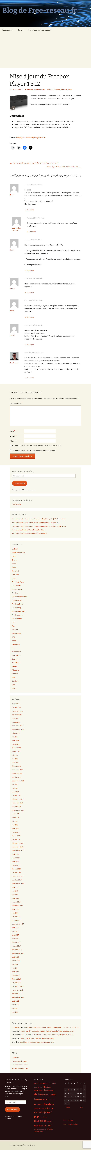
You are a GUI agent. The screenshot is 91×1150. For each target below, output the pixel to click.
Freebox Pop (16, 608)
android (15, 549)
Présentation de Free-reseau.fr (39, 30)
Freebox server (17, 615)
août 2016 (15, 957)
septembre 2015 (18, 997)
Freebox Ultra (17, 619)
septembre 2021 (18, 810)
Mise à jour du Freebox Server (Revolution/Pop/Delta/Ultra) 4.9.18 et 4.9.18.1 (39, 519)
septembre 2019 (18, 883)
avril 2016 (15, 972)
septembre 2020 (18, 850)
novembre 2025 (17, 711)
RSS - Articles (68, 1120)
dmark (50, 1095)
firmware (57, 89)
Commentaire (16, 403)
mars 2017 (15, 939)
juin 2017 (15, 931)
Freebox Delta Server (19, 597)
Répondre (30, 210)
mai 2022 (15, 788)
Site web (13, 441)
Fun (13, 626)
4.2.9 (48, 1083)
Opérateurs (16, 655)
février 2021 (16, 836)
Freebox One (16, 600)
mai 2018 (15, 913)
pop (36, 1116)
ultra (49, 1129)
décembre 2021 (17, 799)
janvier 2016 (16, 983)
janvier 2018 (16, 917)
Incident (15, 630)
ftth (46, 1108)
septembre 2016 (18, 953)
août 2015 (15, 1001)
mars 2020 (15, 865)
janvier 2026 (16, 707)
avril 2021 (15, 828)
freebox (64, 89)
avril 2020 (15, 861)
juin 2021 (15, 821)
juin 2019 (15, 891)
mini (36, 1112)
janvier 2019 (16, 902)
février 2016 (16, 979)
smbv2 (41, 1129)
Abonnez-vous (20, 483)
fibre (54, 1095)
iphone (50, 1108)
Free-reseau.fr (7, 30)
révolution (38, 1125)
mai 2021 (15, 825)
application (46, 1090)
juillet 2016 (16, 961)
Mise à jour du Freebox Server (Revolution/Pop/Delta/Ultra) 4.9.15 (35, 522)
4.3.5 (35, 1087)
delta (37, 1094)
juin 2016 (15, 964)
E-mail (13, 436)
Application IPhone (18, 553)
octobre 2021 (17, 806)
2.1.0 (39, 1083)
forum (50, 1100)
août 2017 (15, 928)
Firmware (30, 89)
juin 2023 (15, 755)
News (14, 641)
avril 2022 (15, 792)
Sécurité (15, 674)
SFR (13, 677)
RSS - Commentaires (71, 1124)
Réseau (14, 666)
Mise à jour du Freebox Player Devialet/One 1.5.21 (29, 533)
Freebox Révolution (19, 611)
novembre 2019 (17, 876)
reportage (15, 663)
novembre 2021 (17, 803)
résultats (49, 1121)
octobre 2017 (17, 920)
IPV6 (13, 637)
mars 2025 (15, 718)
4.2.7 (45, 1083)
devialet (44, 1094)
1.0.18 (35, 1083)
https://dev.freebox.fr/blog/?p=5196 (31, 137)
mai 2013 (15, 1012)
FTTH (14, 622)
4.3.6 (38, 1087)
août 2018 (15, 909)
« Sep (68, 1107)
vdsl (41, 1131)
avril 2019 (15, 898)
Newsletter (16, 644)
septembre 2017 (18, 924)
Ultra (13, 685)
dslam (14, 564)
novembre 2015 (17, 990)
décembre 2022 (17, 770)
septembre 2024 (18, 729)
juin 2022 (15, 784)
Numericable (16, 652)
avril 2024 (15, 740)
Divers (14, 560)
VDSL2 (14, 688)
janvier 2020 (16, 872)
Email (14, 567)
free (53, 1100)
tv (45, 1129)
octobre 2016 (17, 950)
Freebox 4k (16, 593)
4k (44, 1086)
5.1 (47, 1087)
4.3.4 (54, 1083)
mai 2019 (15, 894)
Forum (20, 30)
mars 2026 (15, 704)
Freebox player (39, 89)
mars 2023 (15, 762)
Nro (13, 648)
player (70, 89)
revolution (40, 1121)
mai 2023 (15, 759)
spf (44, 1129)
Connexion (15, 1057)
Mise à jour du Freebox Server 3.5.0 (64, 166)
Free (13, 578)
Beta (13, 556)
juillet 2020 (16, 858)
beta (52, 1090)
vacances (37, 1131)
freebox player (39, 1108)
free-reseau (38, 1104)
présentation (43, 1117)
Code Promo (16, 1027)
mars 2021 (15, 832)
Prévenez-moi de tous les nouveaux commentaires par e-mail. (36, 445)
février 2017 (16, 942)
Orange (14, 659)
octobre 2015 (17, 994)
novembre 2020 (17, 847)
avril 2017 (15, 935)
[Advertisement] (45, 50)
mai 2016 (15, 968)
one (41, 1112)
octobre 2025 (17, 715)
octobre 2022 (17, 777)
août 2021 (15, 814)
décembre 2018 (17, 905)
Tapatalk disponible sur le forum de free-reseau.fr (34, 162)
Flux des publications (19, 1061)
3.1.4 (42, 1083)
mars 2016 (15, 975)
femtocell (15, 571)
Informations (16, 633)
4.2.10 (51, 1083)
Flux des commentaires (20, 1065)
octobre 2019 (17, 880)
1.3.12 (51, 89)
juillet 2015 (16, 1005)
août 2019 (15, 887)
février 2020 (16, 869)
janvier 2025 (16, 722)
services (36, 1129)
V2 (52, 1129)
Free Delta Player (18, 582)
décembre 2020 (17, 843)
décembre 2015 (17, 986)
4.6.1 (41, 1087)
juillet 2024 (16, 733)
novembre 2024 (17, 726)
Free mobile (16, 586)
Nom (12, 431)
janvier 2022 (16, 795)
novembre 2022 (17, 773)
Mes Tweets (16, 504)
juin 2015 (15, 1008)
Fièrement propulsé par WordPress (22, 1145)
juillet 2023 (16, 751)
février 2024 (16, 748)
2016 (49, 1087)
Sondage (15, 681)
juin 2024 (15, 737)
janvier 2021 (16, 839)
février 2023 (16, 766)
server (47, 1125)
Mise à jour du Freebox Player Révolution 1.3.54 (28, 530)
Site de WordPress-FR (20, 1068)
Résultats (15, 670)
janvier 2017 (16, 946)
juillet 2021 (16, 817)
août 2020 (15, 854)
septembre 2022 (18, 781)
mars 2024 (15, 744)
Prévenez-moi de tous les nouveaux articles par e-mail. (34, 450)
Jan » (81, 1107)
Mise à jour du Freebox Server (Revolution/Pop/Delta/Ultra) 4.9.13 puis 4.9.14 (39, 526)
